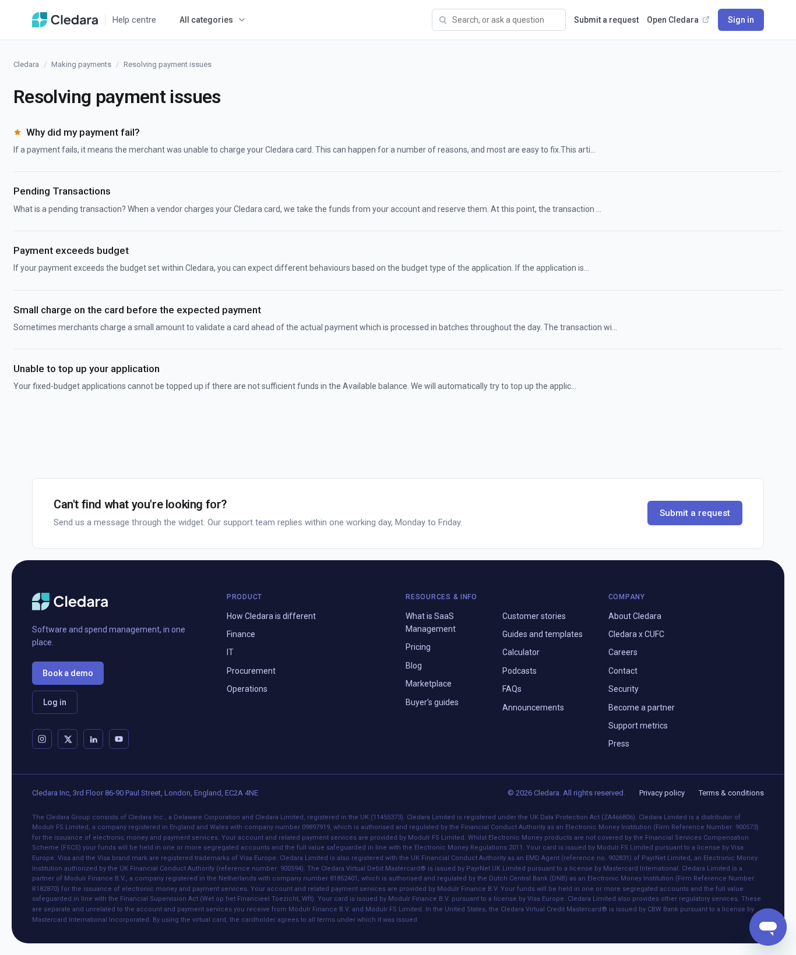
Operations (247, 689)
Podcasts (519, 670)
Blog (414, 665)
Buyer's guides (432, 702)
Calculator (521, 652)
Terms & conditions (731, 792)
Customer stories (534, 616)
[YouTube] (119, 739)
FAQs (512, 689)
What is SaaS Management (431, 622)
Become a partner (641, 707)
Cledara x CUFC (636, 634)
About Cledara (634, 616)
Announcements (533, 707)
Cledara (26, 64)
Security (623, 689)
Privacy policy (662, 792)
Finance (241, 634)
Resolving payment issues (168, 64)
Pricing (418, 647)
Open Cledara (673, 19)
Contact (622, 670)
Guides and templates (542, 634)
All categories (206, 19)
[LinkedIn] (93, 739)
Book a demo (68, 673)
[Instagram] (42, 739)
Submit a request (606, 19)
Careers (622, 652)
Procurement (251, 670)
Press (618, 743)
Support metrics (638, 725)
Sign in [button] (741, 19)
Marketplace (429, 683)
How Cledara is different (271, 616)
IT (230, 652)
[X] (68, 739)
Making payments (81, 64)
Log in (54, 702)
